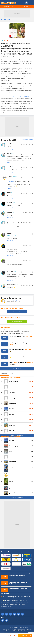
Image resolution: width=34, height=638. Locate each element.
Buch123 (11, 475)
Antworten (9, 149)
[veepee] (6, 568)
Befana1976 (11, 271)
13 (14, 56)
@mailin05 (11, 181)
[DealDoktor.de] (8, 2)
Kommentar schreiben (27, 139)
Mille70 (10, 193)
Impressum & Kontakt (12, 627)
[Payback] (27, 559)
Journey (11, 488)
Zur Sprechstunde (17, 321)
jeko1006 (10, 212)
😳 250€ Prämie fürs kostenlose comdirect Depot (17, 7)
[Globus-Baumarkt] (16, 555)
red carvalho (12, 457)
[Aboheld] (6, 555)
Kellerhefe (12, 425)
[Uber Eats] (27, 564)
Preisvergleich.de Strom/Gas (17, 575)
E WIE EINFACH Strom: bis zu (20, 336)
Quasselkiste (12, 461)
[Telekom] (16, 564)
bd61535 (11, 430)
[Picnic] (6, 564)
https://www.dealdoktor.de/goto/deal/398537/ (17, 97)
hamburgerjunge (14, 446)
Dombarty (12, 398)
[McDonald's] (16, 559)
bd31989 (11, 409)
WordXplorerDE (13, 381)
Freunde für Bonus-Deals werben (18, 588)
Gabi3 (10, 420)
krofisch (10, 56)
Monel (12, 260)
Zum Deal (24, 635)
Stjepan (10, 153)
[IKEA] (27, 555)
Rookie (11, 481)
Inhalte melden (23, 627)
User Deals (7, 19)
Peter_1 (10, 144)
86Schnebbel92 (12, 284)
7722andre (12, 392)
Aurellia (11, 468)
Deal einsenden (17, 312)
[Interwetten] (6, 559)
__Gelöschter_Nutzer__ (13, 222)
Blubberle (11, 202)
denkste (11, 414)
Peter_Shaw (12, 245)
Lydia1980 (11, 234)
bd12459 (11, 387)
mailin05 (10, 167)
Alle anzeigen (17, 368)
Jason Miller (12, 493)
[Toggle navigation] (31, 2)
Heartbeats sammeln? (17, 435)
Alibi (10, 451)
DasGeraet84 (12, 403)
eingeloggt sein (16, 300)
